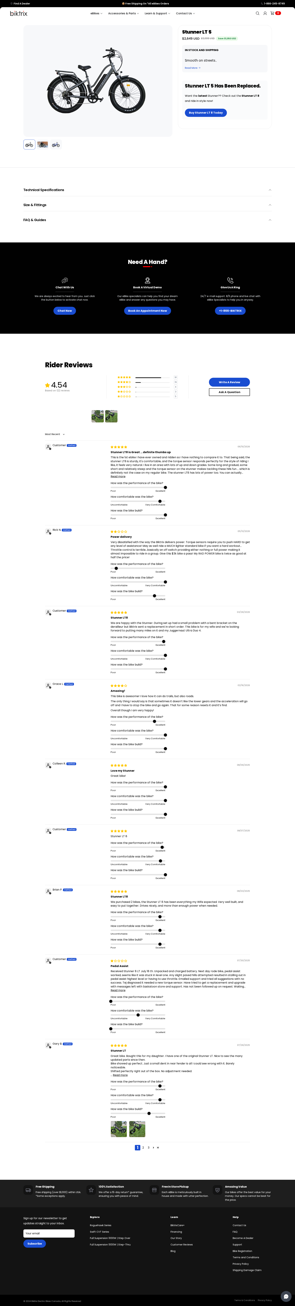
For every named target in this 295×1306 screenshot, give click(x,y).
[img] (119, 447)
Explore (95, 1217)
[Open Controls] (286, 1296)
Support (237, 1244)
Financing (176, 1231)
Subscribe (34, 1244)
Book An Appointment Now (147, 311)
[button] (28, 81)
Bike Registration (242, 1251)
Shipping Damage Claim (247, 1270)
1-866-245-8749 (274, 3)
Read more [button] (118, 476)
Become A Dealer (243, 1238)
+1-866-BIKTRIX (230, 311)
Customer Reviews (182, 1244)
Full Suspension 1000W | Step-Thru (110, 1244)
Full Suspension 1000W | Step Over (110, 1238)
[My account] (265, 13)
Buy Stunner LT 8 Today (206, 113)
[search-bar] (258, 13)
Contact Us (239, 1225)
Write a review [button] (229, 382)
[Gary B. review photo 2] (137, 1129)
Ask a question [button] (229, 392)
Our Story (176, 1238)
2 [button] (143, 1148)
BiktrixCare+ (178, 1225)
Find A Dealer (22, 3)
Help (236, 1217)
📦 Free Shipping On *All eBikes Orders (145, 3)
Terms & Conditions (244, 1300)
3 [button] (148, 1148)
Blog (173, 1251)
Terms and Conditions (246, 1257)
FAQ (235, 1231)
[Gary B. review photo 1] (119, 1129)
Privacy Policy (241, 1264)
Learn (174, 1217)
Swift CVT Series (99, 1231)
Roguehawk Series (100, 1225)
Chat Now (65, 311)
